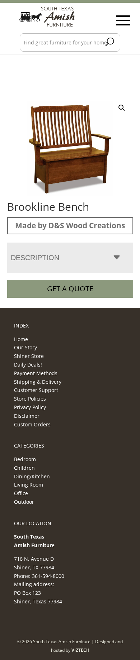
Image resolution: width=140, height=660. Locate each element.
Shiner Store (29, 356)
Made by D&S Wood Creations (70, 225)
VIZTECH (80, 650)
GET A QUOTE (70, 288)
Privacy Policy (30, 407)
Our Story (25, 347)
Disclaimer (26, 415)
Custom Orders (32, 424)
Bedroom (25, 459)
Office (21, 493)
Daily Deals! (28, 364)
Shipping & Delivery (37, 381)
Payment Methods (35, 373)
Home (21, 339)
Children (24, 467)
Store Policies (30, 398)
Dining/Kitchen (32, 476)
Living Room (28, 484)
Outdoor (24, 501)
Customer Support (36, 390)
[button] (121, 107)
